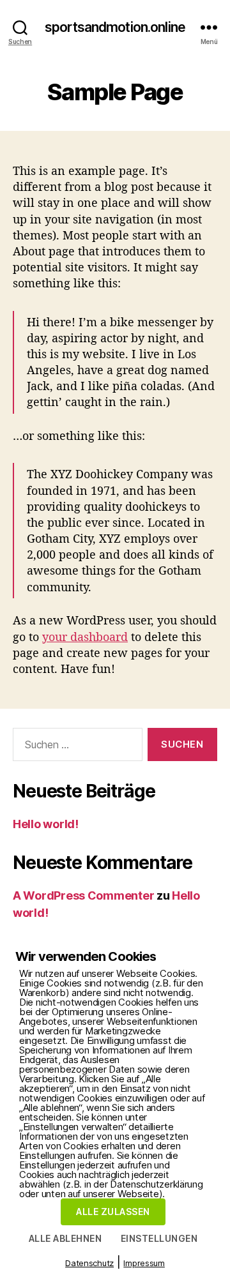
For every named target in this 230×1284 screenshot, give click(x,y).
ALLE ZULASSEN (113, 1211)
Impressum (144, 1263)
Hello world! (46, 824)
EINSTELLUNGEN (159, 1238)
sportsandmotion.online (115, 27)
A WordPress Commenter (83, 895)
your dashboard (85, 636)
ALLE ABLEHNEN (65, 1238)
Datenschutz (89, 1263)
